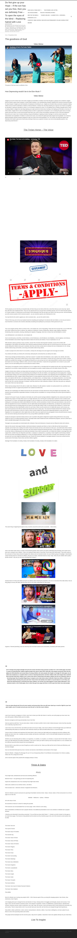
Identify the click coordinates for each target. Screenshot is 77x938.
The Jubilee (8, 892)
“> (5, 177)
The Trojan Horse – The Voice (38, 130)
